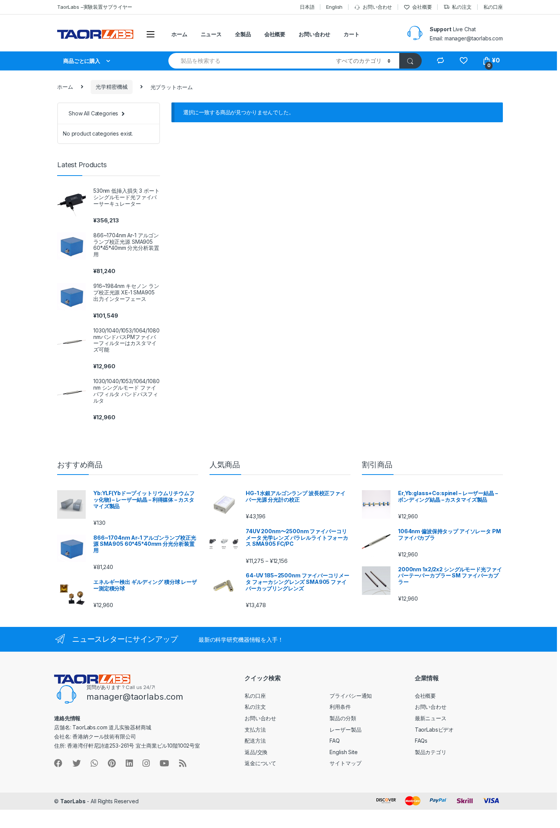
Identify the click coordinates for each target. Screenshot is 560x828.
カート (352, 34)
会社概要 (422, 7)
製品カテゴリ (430, 752)
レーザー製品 (345, 729)
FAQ (335, 740)
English (334, 7)
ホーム (179, 34)
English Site (343, 752)
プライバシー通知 (351, 695)
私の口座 (493, 7)
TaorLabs (73, 801)
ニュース (211, 34)
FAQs (421, 740)
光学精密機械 (111, 86)
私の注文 (461, 7)
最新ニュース (430, 718)
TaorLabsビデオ (434, 729)
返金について (260, 763)
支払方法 (255, 729)
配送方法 (255, 740)
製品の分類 (343, 718)
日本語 (307, 7)
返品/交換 (256, 752)
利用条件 (340, 706)
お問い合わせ (377, 7)
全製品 (243, 34)
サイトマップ (345, 763)
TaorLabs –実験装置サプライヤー (94, 7)
